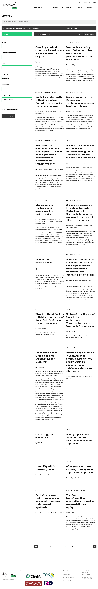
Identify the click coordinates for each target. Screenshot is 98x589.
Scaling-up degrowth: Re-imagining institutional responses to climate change (80, 101)
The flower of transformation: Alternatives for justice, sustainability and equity (80, 501)
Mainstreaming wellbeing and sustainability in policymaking (44, 209)
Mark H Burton (72, 331)
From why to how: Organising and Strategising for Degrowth (46, 357)
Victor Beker (41, 443)
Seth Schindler (72, 163)
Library (55, 7)
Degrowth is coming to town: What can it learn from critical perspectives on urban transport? (80, 53)
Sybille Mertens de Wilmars (84, 280)
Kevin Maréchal (70, 282)
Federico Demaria (73, 225)
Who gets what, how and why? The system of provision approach (79, 469)
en (94, 2)
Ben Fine (77, 478)
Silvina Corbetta (83, 376)
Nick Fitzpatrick (59, 513)
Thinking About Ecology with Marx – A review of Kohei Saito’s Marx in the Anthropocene (49, 319)
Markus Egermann (52, 171)
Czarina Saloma (39, 113)
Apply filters (7, 116)
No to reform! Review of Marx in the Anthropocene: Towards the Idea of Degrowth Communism (80, 320)
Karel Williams (49, 475)
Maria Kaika (73, 227)
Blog (47, 7)
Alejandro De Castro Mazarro (55, 169)
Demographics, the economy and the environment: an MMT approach (79, 439)
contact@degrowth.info (11, 579)
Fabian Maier (41, 367)
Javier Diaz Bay (89, 163)
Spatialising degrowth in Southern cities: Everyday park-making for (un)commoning (49, 101)
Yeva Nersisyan (80, 449)
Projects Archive (68, 581)
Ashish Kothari (72, 513)
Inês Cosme (51, 513)
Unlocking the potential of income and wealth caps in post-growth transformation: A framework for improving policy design (80, 267)
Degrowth (38, 7)
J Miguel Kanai (80, 163)
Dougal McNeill (42, 328)
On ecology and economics (45, 436)
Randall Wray (71, 449)
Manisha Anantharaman (54, 111)
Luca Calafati (41, 475)
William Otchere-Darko (74, 111)
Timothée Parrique (43, 513)
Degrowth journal (42, 62)
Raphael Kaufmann (52, 219)
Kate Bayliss (71, 478)
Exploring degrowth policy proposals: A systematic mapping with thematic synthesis (47, 501)
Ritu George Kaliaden (41, 171)
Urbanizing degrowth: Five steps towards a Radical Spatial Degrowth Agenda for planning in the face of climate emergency (79, 212)
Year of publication (89, 34)
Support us (87, 2)
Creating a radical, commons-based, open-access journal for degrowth (49, 52)
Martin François (72, 280)
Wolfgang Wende (42, 169)
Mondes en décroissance (43, 261)
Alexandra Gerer (58, 221)
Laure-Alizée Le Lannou (47, 221)
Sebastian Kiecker (40, 223)
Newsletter (66, 571)
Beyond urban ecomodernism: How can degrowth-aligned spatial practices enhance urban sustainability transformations (48, 154)
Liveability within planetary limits (45, 468)
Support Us (66, 574)
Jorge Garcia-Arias (73, 376)
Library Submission (68, 577)
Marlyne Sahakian (42, 111)
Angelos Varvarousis (83, 225)
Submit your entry (72, 28)
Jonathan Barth (42, 219)
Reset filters (5, 38)
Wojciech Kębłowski (73, 65)
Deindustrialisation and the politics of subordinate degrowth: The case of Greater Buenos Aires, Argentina (80, 151)
